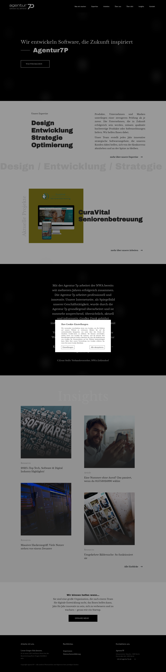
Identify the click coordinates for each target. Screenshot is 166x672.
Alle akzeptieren (97, 347)
